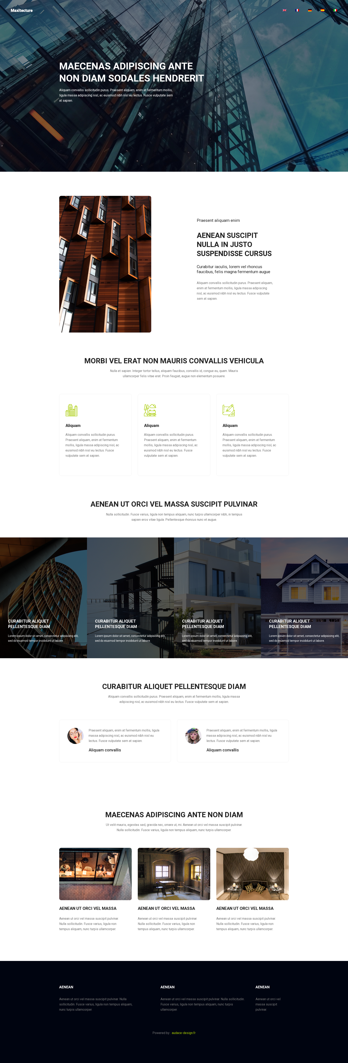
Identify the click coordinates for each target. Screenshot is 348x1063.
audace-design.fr (184, 1033)
